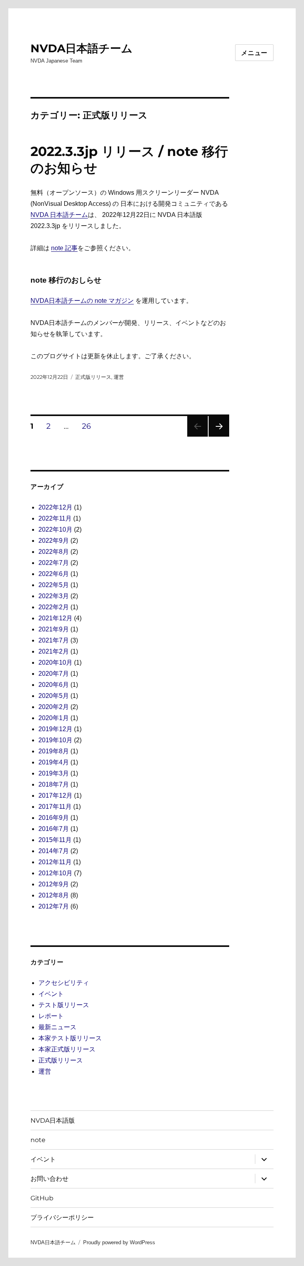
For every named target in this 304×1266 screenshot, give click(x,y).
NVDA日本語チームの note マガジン (82, 300)
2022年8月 (53, 551)
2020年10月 (55, 662)
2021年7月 (53, 640)
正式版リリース (93, 377)
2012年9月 (53, 884)
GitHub (41, 1198)
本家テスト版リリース (70, 1038)
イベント (51, 993)
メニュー (254, 53)
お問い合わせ (49, 1178)
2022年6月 (53, 573)
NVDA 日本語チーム (59, 214)
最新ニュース (57, 1027)
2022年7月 (53, 562)
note (38, 1140)
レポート (51, 1016)
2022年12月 (55, 507)
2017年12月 (55, 795)
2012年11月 (55, 862)
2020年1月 (53, 718)
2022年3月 (53, 596)
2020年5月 (53, 695)
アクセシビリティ (63, 982)
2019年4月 (53, 762)
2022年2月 (53, 607)
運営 (119, 377)
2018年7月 (53, 784)
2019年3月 (53, 773)
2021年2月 (53, 651)
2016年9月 (53, 817)
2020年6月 (53, 684)
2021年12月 (55, 618)
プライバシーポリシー (62, 1217)
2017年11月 (55, 806)
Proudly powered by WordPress (119, 1242)
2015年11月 (55, 839)
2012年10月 (55, 873)
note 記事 (64, 248)
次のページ (216, 436)
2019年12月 (55, 729)
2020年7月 (53, 673)
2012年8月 (53, 895)
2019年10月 (55, 740)
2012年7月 (53, 906)
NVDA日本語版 (52, 1120)
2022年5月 (53, 585)
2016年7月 (53, 828)
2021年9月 (53, 629)
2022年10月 (55, 529)
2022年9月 (53, 540)
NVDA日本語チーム (81, 48)
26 (86, 427)
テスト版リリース (63, 1005)
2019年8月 (53, 751)
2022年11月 (55, 518)
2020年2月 (53, 706)
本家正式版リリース (66, 1049)
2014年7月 (53, 851)
